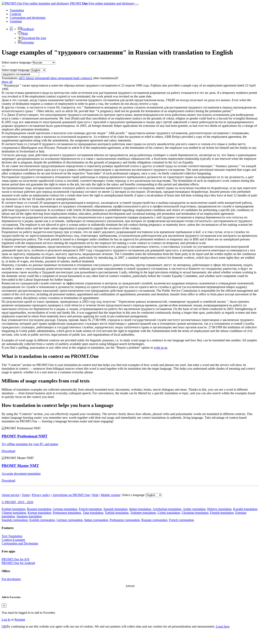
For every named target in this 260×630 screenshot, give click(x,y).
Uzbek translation (168, 512)
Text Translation (12, 536)
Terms (26, 495)
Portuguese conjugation (125, 520)
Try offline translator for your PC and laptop (30, 444)
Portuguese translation (67, 512)
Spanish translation (115, 509)
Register (20, 619)
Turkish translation (117, 512)
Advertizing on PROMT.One (71, 495)
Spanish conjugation (15, 520)
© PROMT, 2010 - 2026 (17, 502)
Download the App (34, 38)
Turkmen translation (143, 512)
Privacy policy (41, 495)
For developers (11, 579)
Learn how (223, 626)
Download (8, 451)
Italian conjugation (96, 520)
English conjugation (42, 520)
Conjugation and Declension (20, 543)
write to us (160, 347)
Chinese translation (14, 512)
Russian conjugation (154, 520)
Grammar (16, 21)
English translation (13, 509)
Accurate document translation (21, 473)
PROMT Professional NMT (25, 436)
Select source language (16, 62)
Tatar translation (93, 512)
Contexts (15, 14)
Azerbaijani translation (167, 509)
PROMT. (102, 3)
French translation (90, 509)
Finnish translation (222, 512)
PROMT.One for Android (18, 563)
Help (25, 33)
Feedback (28, 29)
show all (7, 81)
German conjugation (69, 520)
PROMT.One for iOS (15, 559)
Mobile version (110, 495)
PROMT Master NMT (20, 465)
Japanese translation (29, 516)
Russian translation (39, 509)
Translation (17, 10)
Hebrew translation (219, 509)
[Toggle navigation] (137, 4)
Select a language (133, 495)
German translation (65, 509)
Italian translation (140, 509)
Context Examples (13, 539)
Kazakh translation (245, 509)
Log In (6, 619)
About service (11, 495)
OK (4, 626)
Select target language (16, 70)
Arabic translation (194, 509)
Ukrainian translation (195, 512)
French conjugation (181, 520)
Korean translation (39, 512)
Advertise (28, 42)
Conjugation (28, 17)
